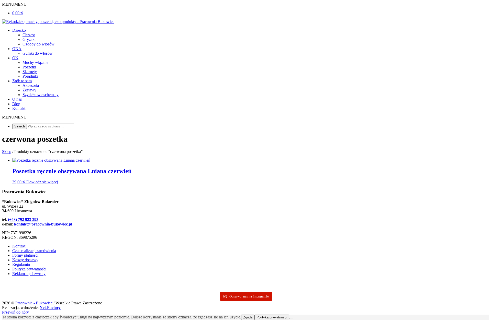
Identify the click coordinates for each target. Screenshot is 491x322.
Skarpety (30, 71)
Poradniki (30, 76)
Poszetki (29, 67)
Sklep (6, 151)
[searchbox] (50, 126)
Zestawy (29, 90)
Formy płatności (25, 255)
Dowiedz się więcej (42, 182)
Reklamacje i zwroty (29, 273)
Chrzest (29, 35)
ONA (16, 48)
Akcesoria (31, 85)
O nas (17, 99)
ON (15, 58)
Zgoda (247, 317)
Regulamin (21, 264)
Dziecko (19, 30)
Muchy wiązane (35, 62)
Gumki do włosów (38, 53)
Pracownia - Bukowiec (34, 303)
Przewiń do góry (15, 312)
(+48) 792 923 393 (23, 219)
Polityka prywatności (29, 269)
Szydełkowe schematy (41, 94)
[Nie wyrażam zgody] (291, 318)
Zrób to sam (22, 81)
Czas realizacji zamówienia (34, 250)
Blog (16, 104)
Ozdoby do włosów (38, 44)
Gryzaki (29, 39)
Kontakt (18, 108)
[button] (14, 4)
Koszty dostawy (25, 260)
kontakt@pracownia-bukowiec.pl (43, 224)
